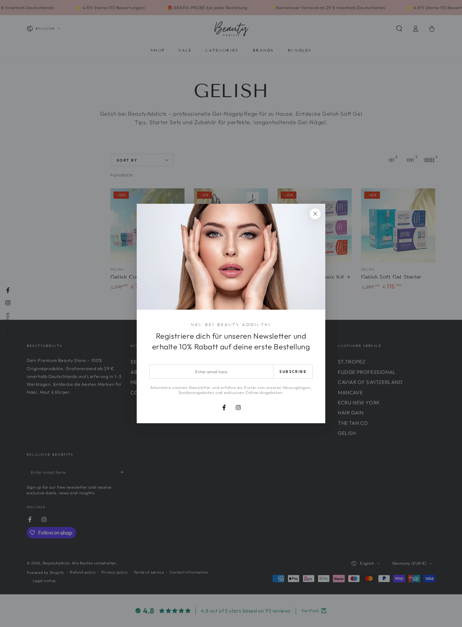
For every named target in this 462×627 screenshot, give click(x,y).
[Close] (315, 214)
